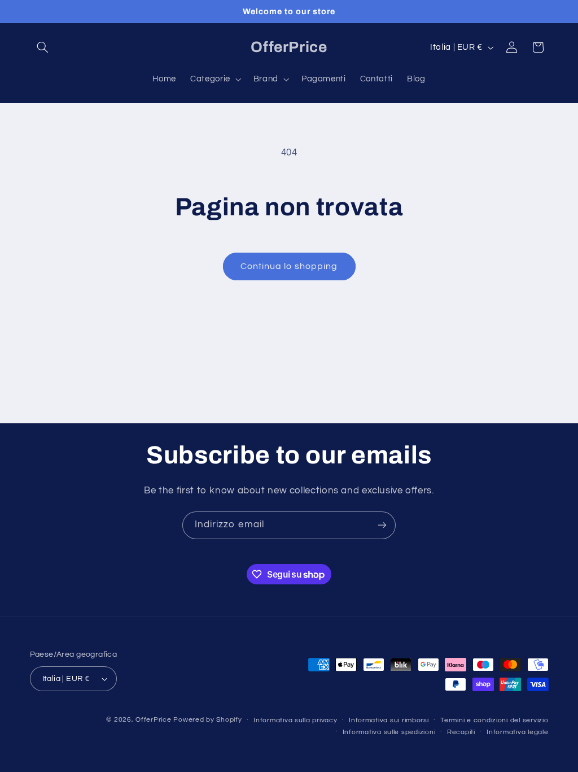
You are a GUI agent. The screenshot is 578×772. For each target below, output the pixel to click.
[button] (43, 47)
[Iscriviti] (382, 525)
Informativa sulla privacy (295, 720)
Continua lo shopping (289, 266)
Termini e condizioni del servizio (494, 720)
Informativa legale (517, 732)
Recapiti (461, 732)
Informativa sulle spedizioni (389, 732)
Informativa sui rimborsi (389, 720)
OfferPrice (153, 720)
